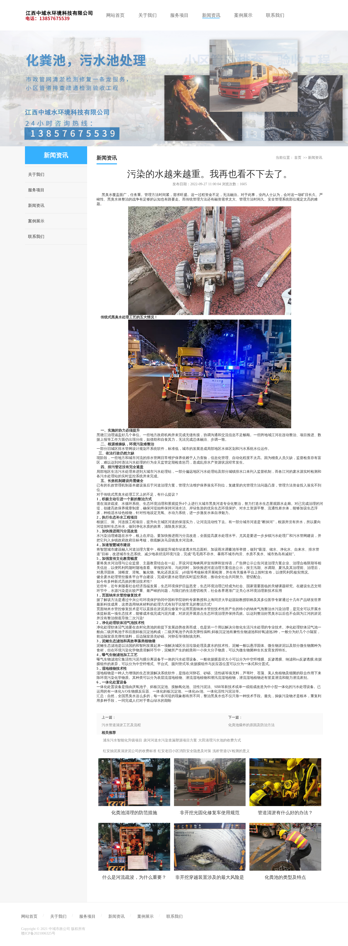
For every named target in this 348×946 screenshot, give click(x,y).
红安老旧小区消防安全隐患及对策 (184, 751)
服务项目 (36, 190)
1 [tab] (166, 142)
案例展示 (36, 221)
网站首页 (29, 916)
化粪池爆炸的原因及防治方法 (251, 725)
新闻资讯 (36, 205)
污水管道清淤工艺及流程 (121, 725)
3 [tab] (181, 142)
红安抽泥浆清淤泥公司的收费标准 (129, 751)
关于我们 (36, 174)
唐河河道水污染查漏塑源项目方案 (170, 740)
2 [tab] (174, 142)
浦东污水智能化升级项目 (122, 740)
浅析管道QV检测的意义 (231, 751)
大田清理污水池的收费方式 (219, 740)
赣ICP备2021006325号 (38, 933)
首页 (297, 158)
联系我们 (36, 236)
